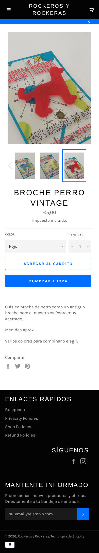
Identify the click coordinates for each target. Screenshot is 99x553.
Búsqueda (15, 409)
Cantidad (76, 235)
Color (10, 234)
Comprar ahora (48, 281)
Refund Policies (20, 435)
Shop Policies (18, 426)
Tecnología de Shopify (67, 536)
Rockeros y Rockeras (49, 9)
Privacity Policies (21, 418)
